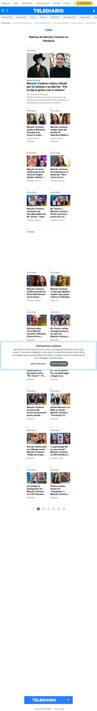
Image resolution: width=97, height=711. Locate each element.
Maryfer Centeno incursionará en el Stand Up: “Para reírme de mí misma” (59, 174)
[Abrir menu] (3, 11)
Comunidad (21, 17)
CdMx (15, 3)
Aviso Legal (59, 709)
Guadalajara (42, 3)
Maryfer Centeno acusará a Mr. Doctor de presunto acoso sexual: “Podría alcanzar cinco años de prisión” (36, 415)
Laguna (56, 3)
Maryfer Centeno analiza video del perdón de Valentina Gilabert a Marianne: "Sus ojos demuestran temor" (60, 135)
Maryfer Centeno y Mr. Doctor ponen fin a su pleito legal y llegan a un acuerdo (59, 373)
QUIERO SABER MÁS (38, 364)
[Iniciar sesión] (94, 11)
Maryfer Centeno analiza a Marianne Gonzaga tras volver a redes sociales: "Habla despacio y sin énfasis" (36, 135)
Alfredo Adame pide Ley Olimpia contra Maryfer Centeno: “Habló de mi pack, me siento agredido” (37, 453)
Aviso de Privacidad (43, 709)
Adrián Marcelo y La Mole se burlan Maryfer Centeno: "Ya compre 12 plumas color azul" (60, 412)
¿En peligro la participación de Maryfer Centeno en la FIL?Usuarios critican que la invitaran (36, 493)
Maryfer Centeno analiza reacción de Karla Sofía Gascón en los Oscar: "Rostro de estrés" (36, 294)
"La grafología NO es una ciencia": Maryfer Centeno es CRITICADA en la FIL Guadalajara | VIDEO (60, 453)
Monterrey (27, 3)
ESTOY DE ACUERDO (59, 364)
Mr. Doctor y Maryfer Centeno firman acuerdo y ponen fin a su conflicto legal (59, 214)
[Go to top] (68, 700)
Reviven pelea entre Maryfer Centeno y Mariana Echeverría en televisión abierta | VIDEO (36, 335)
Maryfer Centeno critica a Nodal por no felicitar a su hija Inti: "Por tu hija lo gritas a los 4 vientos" (47, 87)
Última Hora (7, 17)
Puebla (66, 3)
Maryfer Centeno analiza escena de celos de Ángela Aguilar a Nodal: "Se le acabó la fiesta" (36, 174)
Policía (33, 17)
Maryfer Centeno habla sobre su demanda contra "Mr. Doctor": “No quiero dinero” (36, 373)
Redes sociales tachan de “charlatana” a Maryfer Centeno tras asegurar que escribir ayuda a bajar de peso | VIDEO (59, 495)
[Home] (48, 11)
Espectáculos (70, 17)
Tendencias (84, 17)
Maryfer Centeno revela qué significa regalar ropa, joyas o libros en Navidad (60, 293)
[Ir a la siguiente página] (63, 508)
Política (43, 17)
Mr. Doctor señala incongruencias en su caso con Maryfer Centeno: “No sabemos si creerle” (59, 335)
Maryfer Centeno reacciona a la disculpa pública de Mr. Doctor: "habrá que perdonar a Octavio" (36, 215)
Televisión (55, 17)
